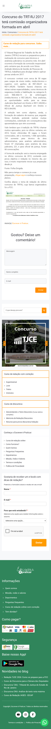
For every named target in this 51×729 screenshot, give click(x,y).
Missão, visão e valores (15, 593)
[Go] (44, 310)
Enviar (40, 290)
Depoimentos (11, 455)
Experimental (11, 382)
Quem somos (11, 588)
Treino (8, 389)
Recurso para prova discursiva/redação (22, 422)
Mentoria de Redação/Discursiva (19, 418)
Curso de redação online (15, 441)
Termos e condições (14, 462)
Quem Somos (11, 448)
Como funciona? (12, 444)
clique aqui (20, 175)
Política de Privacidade (15, 466)
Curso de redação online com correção (22, 607)
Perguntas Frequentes (15, 451)
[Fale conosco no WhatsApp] (44, 722)
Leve (8, 386)
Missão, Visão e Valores (15, 459)
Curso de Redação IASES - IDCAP (18, 695)
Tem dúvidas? (11, 612)
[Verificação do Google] (21, 647)
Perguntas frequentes (14, 602)
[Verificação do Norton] (7, 647)
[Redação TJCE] (25, 343)
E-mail (7, 500)
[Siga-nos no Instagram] (26, 715)
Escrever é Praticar (20, 223)
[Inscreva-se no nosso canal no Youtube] (18, 715)
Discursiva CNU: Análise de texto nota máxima (24, 691)
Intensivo (10, 393)
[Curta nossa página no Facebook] (33, 715)
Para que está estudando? (15, 510)
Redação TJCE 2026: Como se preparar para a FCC (26, 677)
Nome (6, 489)
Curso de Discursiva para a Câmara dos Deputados (26, 681)
